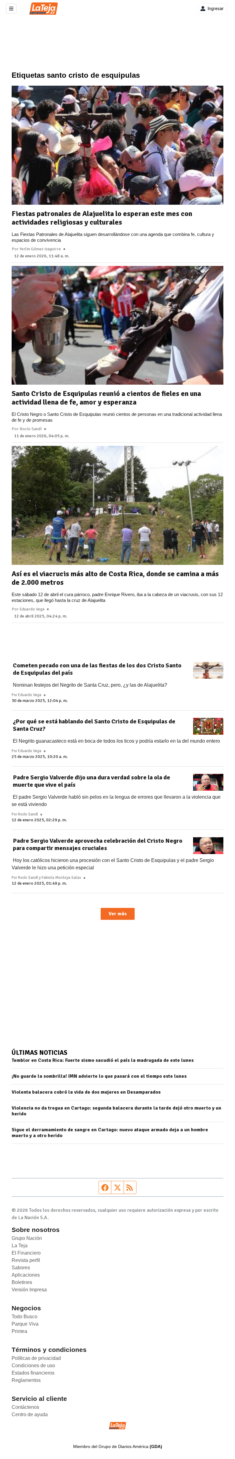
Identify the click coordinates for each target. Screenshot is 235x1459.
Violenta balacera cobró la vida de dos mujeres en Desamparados (86, 1092)
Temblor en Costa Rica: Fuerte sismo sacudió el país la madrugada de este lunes (103, 1060)
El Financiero (26, 1253)
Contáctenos (25, 1407)
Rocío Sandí (31, 429)
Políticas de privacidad (36, 1358)
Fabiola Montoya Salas (61, 877)
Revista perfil (26, 1260)
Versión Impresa (29, 1289)
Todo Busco (24, 1316)
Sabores (21, 1267)
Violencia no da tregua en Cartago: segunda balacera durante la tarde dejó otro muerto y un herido (116, 1111)
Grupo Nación (27, 1238)
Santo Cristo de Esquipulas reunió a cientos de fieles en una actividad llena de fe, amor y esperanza (106, 397)
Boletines (22, 1282)
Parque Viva (25, 1324)
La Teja (20, 1245)
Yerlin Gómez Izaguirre (40, 249)
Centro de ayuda (30, 1414)
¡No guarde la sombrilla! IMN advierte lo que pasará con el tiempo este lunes (99, 1076)
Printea (19, 1331)
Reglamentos (26, 1380)
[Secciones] (11, 8)
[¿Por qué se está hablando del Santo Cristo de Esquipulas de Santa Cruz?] (208, 726)
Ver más (118, 914)
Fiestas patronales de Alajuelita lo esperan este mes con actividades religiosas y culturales (102, 217)
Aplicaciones (26, 1275)
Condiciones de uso (33, 1365)
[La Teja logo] (43, 8)
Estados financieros (33, 1372)
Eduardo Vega (32, 609)
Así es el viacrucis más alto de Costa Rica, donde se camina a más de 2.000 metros (115, 578)
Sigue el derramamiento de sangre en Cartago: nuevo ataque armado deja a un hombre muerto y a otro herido (110, 1133)
